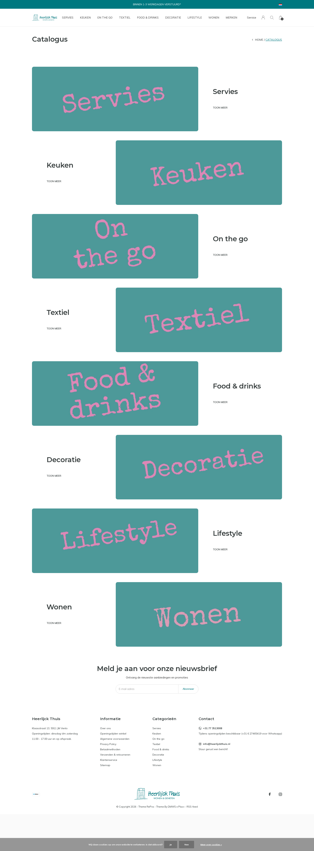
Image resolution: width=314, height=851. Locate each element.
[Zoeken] (272, 17)
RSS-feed (192, 806)
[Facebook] (270, 794)
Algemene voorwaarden (114, 738)
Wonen (213, 17)
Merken (231, 17)
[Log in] (263, 17)
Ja (171, 844)
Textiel (124, 17)
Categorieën (164, 719)
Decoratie (173, 17)
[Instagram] (280, 794)
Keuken (85, 17)
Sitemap (105, 765)
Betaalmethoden (110, 749)
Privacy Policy (108, 744)
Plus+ (181, 806)
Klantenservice (108, 760)
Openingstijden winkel (113, 733)
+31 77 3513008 (212, 728)
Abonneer (188, 688)
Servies (67, 17)
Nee (186, 844)
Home (259, 39)
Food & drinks (148, 17)
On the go (104, 17)
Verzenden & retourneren (115, 754)
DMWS (172, 806)
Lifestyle (195, 17)
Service (251, 17)
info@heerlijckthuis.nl (216, 744)
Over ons (105, 728)
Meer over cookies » (211, 844)
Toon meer (220, 107)
